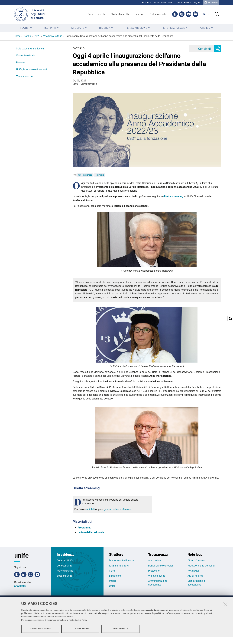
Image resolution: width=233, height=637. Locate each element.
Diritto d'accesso (197, 560)
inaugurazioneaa (85, 175)
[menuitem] (26, 28)
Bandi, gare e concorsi (160, 565)
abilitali (90, 509)
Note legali (193, 570)
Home (17, 36)
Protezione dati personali (201, 565)
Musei (112, 580)
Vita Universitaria (52, 36)
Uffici (112, 585)
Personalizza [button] (120, 628)
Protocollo (154, 570)
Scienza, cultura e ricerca (30, 48)
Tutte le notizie (24, 76)
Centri (112, 570)
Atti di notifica (195, 575)
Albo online (154, 560)
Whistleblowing (156, 575)
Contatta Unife (65, 560)
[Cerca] (215, 14)
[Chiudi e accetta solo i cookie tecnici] (225, 604)
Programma (84, 527)
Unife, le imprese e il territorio (32, 69)
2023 (37, 36)
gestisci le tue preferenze (117, 509)
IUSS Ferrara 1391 (119, 565)
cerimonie (99, 175)
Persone (20, 62)
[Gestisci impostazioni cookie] (230, 318)
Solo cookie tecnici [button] (40, 628)
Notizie (27, 36)
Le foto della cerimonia (91, 532)
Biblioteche (115, 575)
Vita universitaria (25, 55)
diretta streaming (173, 196)
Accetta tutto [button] (80, 628)
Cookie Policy (81, 620)
